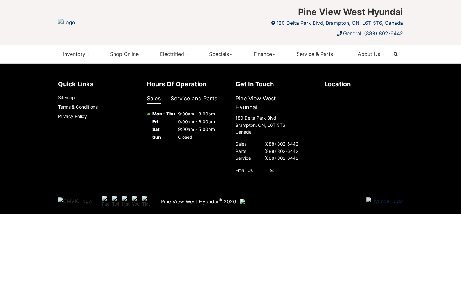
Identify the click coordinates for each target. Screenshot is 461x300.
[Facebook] (105, 201)
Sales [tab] (154, 98)
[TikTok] (146, 201)
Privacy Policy (72, 116)
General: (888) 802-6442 (373, 33)
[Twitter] (115, 201)
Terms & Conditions (78, 107)
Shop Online (124, 54)
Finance (263, 54)
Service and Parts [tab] (194, 98)
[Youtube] (136, 201)
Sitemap (66, 97)
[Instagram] (126, 201)
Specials (219, 54)
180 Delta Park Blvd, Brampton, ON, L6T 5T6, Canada (339, 23)
